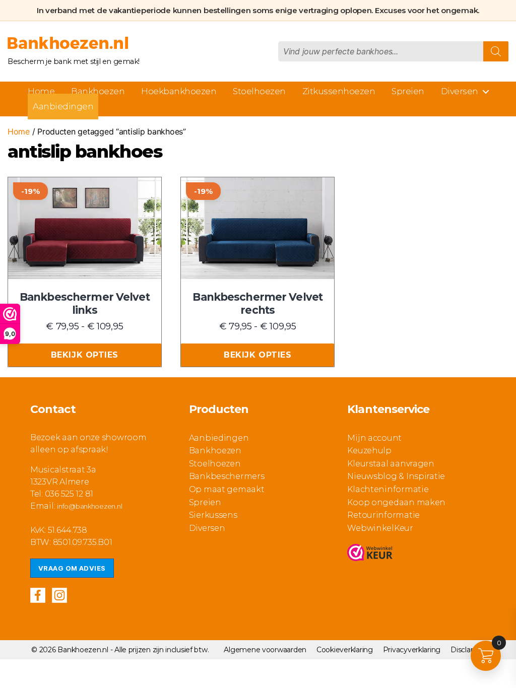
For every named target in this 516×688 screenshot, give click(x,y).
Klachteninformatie (387, 489)
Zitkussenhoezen (338, 91)
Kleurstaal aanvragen (390, 463)
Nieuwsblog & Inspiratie (396, 476)
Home (41, 91)
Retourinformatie (383, 515)
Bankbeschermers (227, 476)
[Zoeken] (495, 51)
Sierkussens (213, 515)
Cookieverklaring (344, 649)
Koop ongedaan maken (396, 502)
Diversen (459, 91)
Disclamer (467, 649)
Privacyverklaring (411, 649)
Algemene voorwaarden (265, 649)
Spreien (408, 91)
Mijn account (374, 438)
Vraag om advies (72, 568)
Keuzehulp (369, 450)
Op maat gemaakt (227, 489)
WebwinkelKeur (380, 528)
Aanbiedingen (63, 106)
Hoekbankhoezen (178, 91)
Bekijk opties (84, 355)
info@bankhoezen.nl (89, 506)
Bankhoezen (97, 91)
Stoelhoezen (259, 91)
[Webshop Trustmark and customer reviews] (370, 554)
